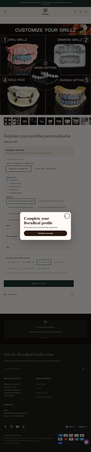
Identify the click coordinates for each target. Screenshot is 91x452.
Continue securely (45, 233)
